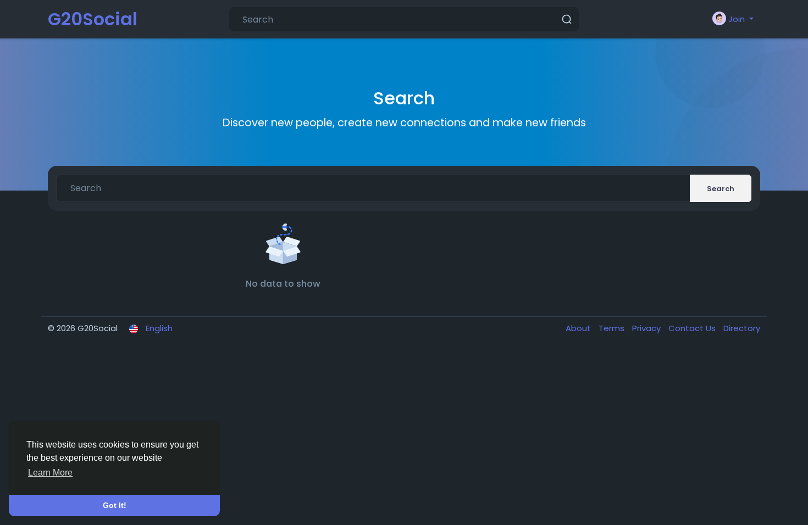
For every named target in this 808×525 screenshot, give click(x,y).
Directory (741, 328)
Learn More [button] (50, 472)
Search (720, 188)
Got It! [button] (114, 505)
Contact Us (693, 328)
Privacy (647, 328)
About (579, 328)
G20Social (92, 19)
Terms (613, 328)
